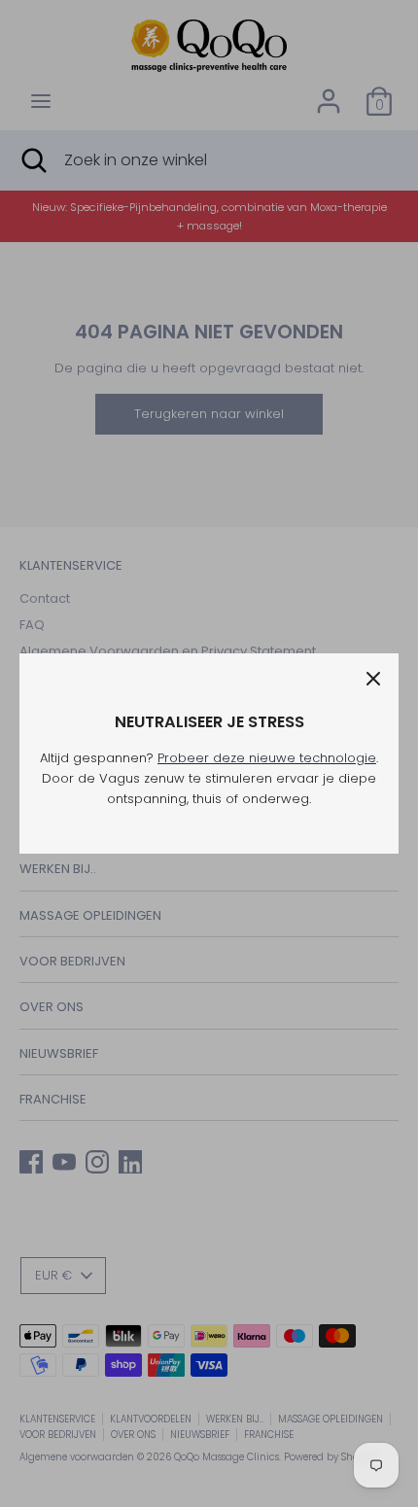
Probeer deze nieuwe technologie (266, 758)
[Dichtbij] (373, 678)
